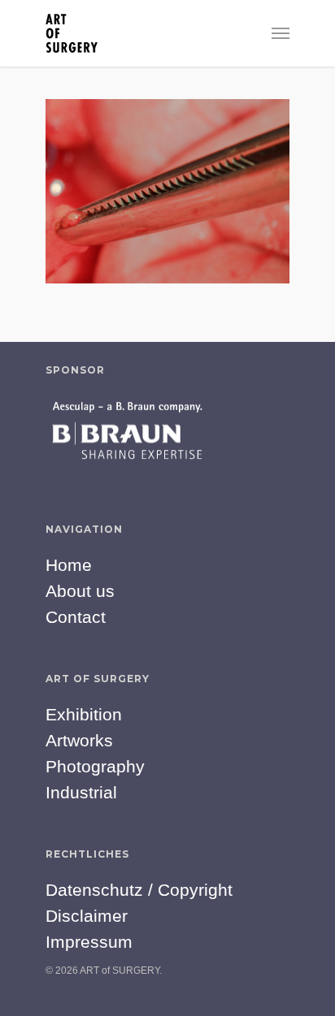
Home (69, 565)
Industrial (81, 792)
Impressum (89, 941)
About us (80, 590)
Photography (95, 766)
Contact (76, 616)
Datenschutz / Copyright (139, 889)
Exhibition (84, 714)
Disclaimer (87, 915)
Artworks (79, 740)
